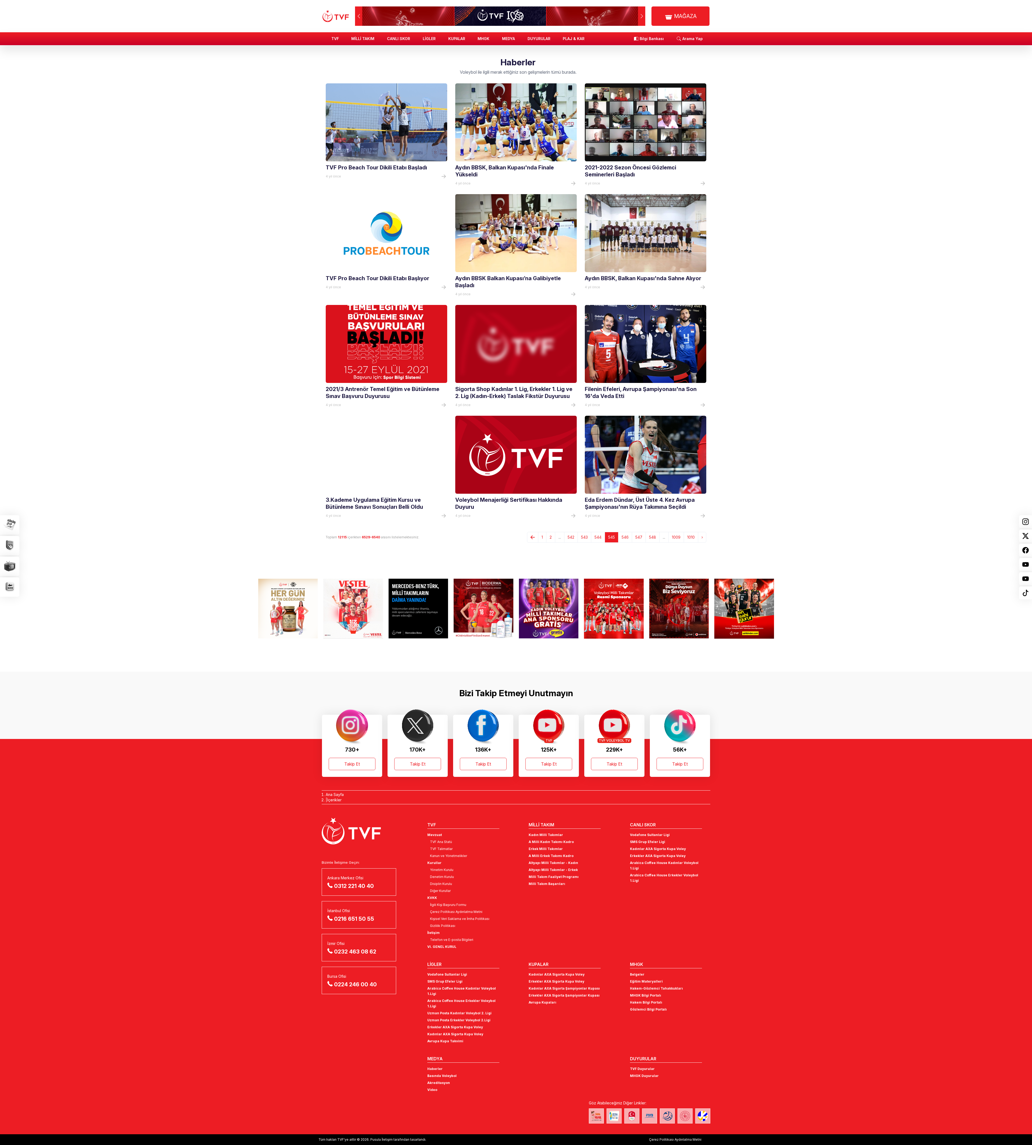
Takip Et (352, 764)
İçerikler (334, 800)
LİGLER (429, 38)
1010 (691, 537)
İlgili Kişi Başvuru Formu (448, 905)
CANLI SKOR (398, 38)
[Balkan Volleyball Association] (667, 1115)
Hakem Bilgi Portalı (646, 1002)
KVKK (432, 898)
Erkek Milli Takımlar (546, 849)
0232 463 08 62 (355, 951)
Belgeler (637, 974)
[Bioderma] (418, 609)
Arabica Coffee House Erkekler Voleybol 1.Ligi (664, 878)
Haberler (435, 1069)
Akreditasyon (438, 1083)
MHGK (483, 38)
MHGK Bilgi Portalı (645, 995)
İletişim (433, 933)
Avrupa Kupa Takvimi (445, 1041)
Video (432, 1090)
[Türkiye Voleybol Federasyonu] (335, 16)
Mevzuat (434, 835)
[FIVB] (649, 1115)
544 (597, 537)
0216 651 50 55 (354, 919)
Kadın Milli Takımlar (546, 835)
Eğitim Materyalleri (646, 981)
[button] (641, 16)
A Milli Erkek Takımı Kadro (551, 856)
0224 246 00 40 (355, 984)
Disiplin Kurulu (441, 884)
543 (584, 537)
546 (625, 537)
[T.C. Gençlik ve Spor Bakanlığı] (685, 1115)
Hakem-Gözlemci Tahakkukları (656, 988)
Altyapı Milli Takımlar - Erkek (553, 870)
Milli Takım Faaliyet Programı (554, 877)
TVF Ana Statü (441, 842)
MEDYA (508, 38)
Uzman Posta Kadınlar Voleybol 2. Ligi (459, 1013)
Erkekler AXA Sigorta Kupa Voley (658, 856)
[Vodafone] (614, 609)
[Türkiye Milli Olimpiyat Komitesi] (631, 1115)
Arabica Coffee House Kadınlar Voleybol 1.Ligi (664, 865)
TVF (335, 38)
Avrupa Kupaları (542, 1002)
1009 (676, 537)
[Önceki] (532, 537)
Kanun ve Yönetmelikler (448, 856)
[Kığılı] (744, 609)
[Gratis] (484, 609)
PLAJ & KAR (574, 38)
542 (571, 537)
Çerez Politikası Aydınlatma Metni (456, 912)
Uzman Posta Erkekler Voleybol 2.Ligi (458, 1020)
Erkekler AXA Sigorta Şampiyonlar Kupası (564, 995)
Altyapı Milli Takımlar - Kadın (553, 863)
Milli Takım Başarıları (547, 884)
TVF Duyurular (642, 1069)
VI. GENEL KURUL (441, 947)
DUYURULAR (539, 38)
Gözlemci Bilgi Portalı (648, 1009)
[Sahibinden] (679, 609)
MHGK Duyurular (644, 1076)
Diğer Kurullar (440, 891)
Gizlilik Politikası (442, 926)
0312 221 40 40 (354, 886)
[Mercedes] (353, 609)
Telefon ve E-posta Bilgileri (451, 940)
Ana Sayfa (335, 794)
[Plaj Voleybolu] (614, 1115)
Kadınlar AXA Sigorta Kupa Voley (658, 849)
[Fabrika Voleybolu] (596, 1115)
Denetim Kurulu (442, 877)
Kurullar (434, 863)
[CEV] (702, 1115)
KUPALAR (456, 38)
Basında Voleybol (442, 1076)
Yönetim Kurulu (441, 870)
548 (652, 537)
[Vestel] (288, 609)
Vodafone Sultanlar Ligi (650, 835)
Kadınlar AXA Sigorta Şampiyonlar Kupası (564, 988)
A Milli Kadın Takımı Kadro (551, 842)
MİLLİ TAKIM (362, 38)
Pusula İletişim (381, 1139)
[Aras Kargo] (549, 609)
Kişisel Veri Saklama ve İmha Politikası (459, 919)
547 (638, 537)
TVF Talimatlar (441, 849)
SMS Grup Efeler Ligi (647, 842)
